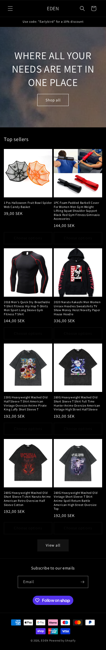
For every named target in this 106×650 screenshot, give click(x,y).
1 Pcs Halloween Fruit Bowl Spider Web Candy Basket (28, 205)
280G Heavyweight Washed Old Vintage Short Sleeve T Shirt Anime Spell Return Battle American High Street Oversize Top (76, 501)
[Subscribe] (82, 582)
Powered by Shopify (62, 640)
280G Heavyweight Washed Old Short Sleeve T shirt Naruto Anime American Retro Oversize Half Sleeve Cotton (27, 499)
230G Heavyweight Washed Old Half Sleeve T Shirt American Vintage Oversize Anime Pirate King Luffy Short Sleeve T (26, 403)
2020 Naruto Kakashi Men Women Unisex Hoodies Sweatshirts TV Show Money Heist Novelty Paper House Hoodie (77, 308)
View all (53, 545)
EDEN (44, 640)
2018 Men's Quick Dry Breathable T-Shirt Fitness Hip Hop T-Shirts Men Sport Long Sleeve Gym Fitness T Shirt (27, 308)
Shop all (53, 99)
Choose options (28, 237)
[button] (10, 8)
